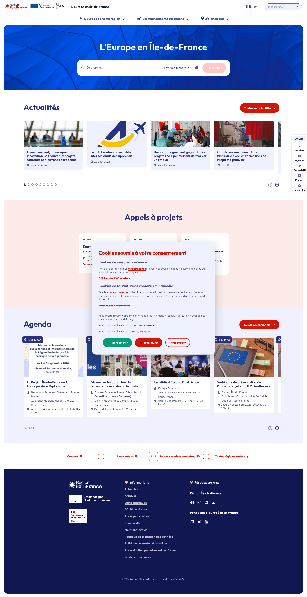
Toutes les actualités (257, 108)
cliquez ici (149, 325)
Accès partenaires (137, 516)
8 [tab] (52, 185)
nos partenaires (137, 268)
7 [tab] (48, 185)
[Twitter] (213, 503)
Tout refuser (151, 342)
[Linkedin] (206, 503)
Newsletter (299, 190)
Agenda (299, 160)
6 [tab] (44, 185)
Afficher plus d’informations (114, 278)
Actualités (131, 489)
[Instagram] (199, 503)
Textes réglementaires (230, 456)
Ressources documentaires (177, 456)
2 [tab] (29, 185)
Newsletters (125, 456)
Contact (299, 180)
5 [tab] (41, 185)
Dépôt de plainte (136, 509)
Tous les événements (257, 325)
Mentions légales (136, 530)
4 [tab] (37, 185)
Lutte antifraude (136, 502)
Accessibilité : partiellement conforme (150, 550)
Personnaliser (178, 342)
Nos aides (299, 150)
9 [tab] (56, 185)
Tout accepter (119, 342)
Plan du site (133, 523)
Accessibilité (300, 170)
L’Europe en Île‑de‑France (90, 7)
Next (277, 185)
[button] (177, 68)
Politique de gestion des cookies (146, 543)
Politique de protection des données (149, 537)
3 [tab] (33, 185)
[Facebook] (192, 503)
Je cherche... (95, 67)
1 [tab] (25, 185)
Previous (271, 185)
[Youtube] (206, 522)
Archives (130, 496)
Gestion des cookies (138, 557)
